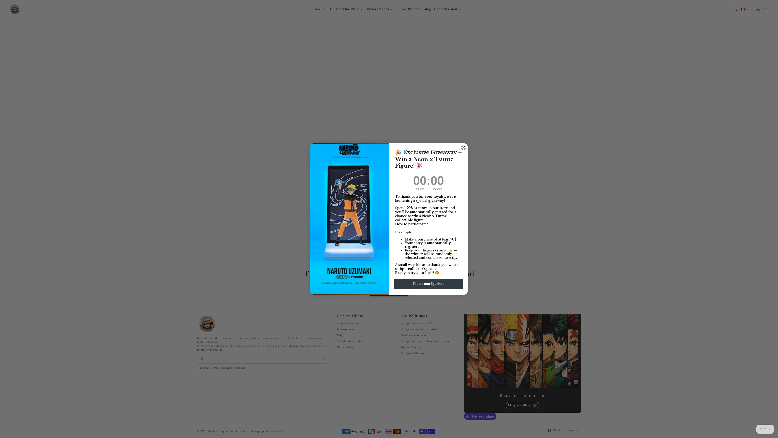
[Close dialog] (463, 147)
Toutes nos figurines (428, 284)
